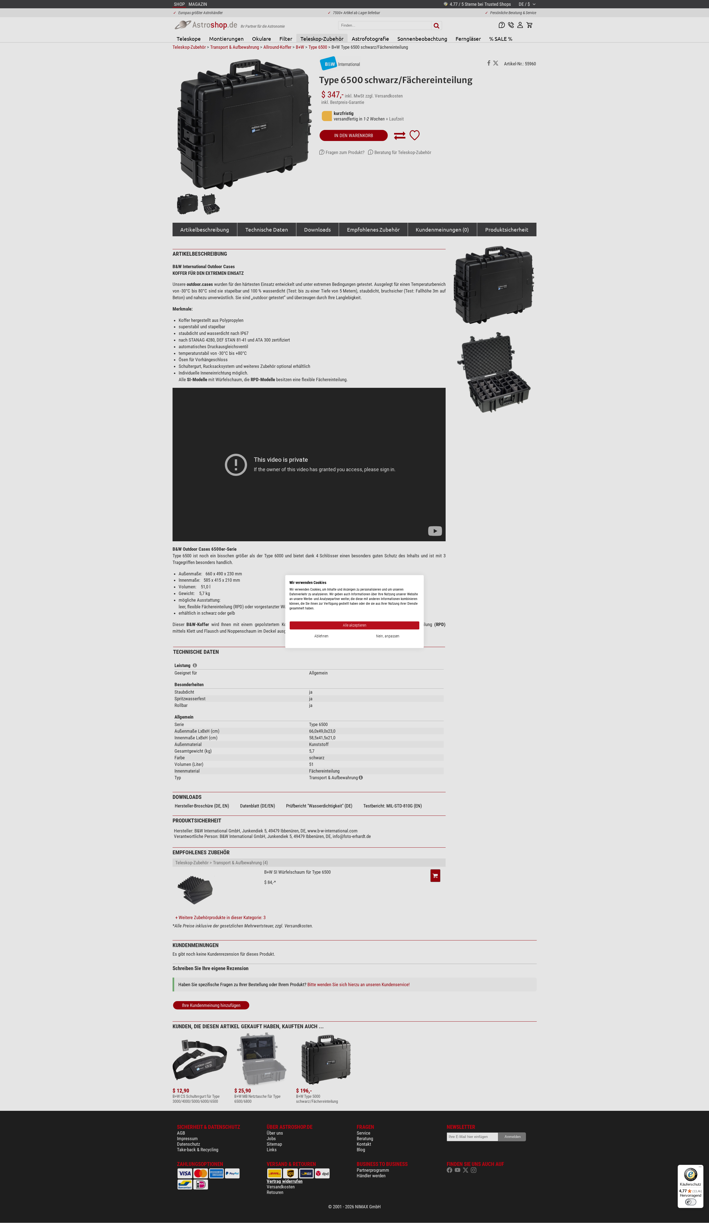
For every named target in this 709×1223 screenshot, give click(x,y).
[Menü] (700, 1168)
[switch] (690, 1202)
